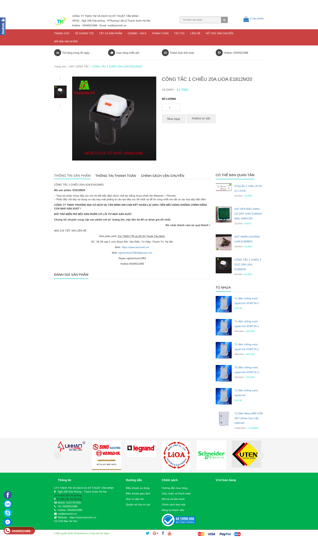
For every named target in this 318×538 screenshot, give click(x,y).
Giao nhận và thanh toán (176, 493)
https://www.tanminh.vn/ (135, 247)
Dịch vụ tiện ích (135, 499)
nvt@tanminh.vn (67, 513)
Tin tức (179, 33)
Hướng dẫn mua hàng (175, 487)
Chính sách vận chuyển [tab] (162, 176)
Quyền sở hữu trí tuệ (138, 504)
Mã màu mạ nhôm (66, 41)
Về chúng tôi (84, 33)
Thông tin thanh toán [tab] (115, 176)
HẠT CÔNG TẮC (79, 66)
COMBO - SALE (137, 33)
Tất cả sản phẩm (110, 33)
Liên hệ (195, 33)
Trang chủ (61, 33)
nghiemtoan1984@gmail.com (135, 252)
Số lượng (169, 98)
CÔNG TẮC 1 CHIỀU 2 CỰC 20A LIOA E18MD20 (247, 264)
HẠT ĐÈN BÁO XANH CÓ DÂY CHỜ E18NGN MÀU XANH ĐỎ (248, 213)
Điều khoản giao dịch (138, 493)
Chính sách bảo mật (173, 504)
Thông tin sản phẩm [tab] (72, 175)
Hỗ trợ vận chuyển (219, 33)
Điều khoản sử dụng (137, 487)
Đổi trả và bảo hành (173, 499)
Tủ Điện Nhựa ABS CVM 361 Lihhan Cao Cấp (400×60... (248, 418)
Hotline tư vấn (201, 118)
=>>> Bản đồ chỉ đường (68, 495)
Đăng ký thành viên (173, 510)
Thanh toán (160, 33)
